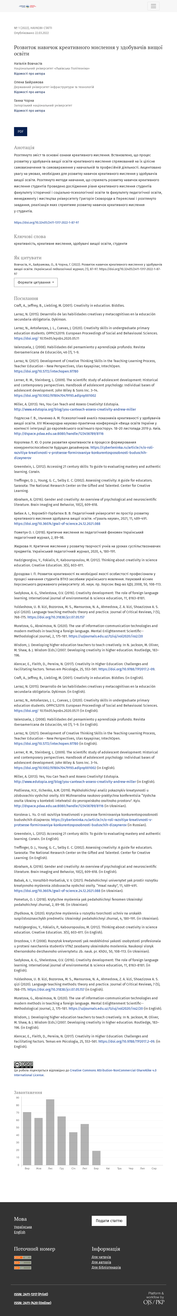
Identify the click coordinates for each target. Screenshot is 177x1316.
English (19, 1232)
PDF (21, 131)
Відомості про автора (29, 74)
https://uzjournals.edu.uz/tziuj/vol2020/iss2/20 (106, 636)
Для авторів (101, 1262)
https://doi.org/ (26, 338)
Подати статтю (109, 1220)
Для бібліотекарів (106, 1267)
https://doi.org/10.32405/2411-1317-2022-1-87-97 (46, 222)
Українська (23, 1227)
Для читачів (101, 1257)
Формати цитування (34, 282)
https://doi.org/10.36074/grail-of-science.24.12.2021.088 (57, 524)
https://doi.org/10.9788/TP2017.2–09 (126, 669)
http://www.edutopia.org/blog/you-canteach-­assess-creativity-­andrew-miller (75, 409)
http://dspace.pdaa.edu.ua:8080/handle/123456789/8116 (59, 434)
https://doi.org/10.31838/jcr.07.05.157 (55, 617)
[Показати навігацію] (153, 6)
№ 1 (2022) (21, 28)
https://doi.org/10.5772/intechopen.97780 (46, 371)
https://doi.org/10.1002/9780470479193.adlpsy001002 (55, 396)
